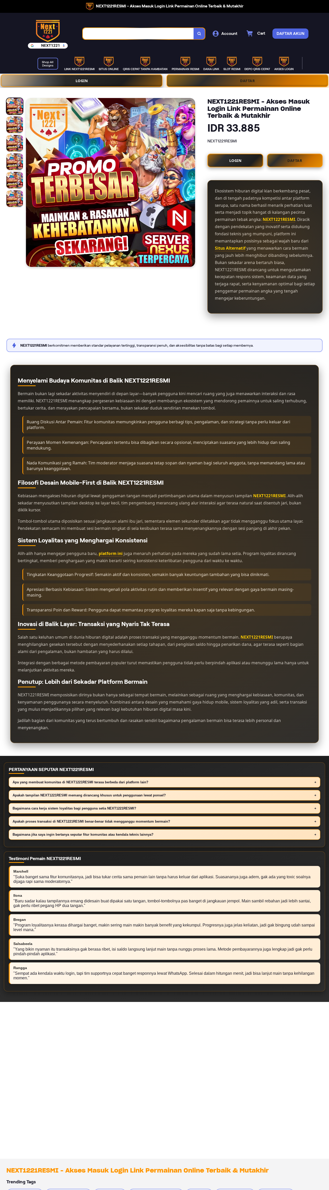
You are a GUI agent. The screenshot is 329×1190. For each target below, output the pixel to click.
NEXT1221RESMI (279, 219)
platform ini (111, 553)
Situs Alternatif (230, 248)
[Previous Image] (30, 183)
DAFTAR (247, 80)
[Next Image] (191, 183)
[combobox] (138, 34)
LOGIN (82, 80)
